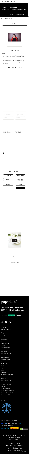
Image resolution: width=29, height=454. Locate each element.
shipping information (6, 333)
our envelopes (4, 366)
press (2, 370)
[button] (25, 1)
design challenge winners (7, 390)
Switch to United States (20, 14)
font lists (3, 386)
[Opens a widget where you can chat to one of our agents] (23, 451)
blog (2, 341)
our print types (5, 363)
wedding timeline (5, 359)
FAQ (2, 361)
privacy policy (4, 335)
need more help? (5, 395)
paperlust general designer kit (9, 392)
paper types (4, 368)
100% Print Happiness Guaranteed (13, 310)
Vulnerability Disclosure (7, 374)
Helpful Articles (5, 343)
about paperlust (5, 357)
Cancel (11, 14)
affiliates (3, 372)
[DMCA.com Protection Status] (24, 429)
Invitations (3, 18)
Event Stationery (5, 1)
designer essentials (6, 384)
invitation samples (5, 347)
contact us (4, 339)
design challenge (5, 388)
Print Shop (12, 1)
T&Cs (2, 337)
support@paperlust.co (15, 437)
